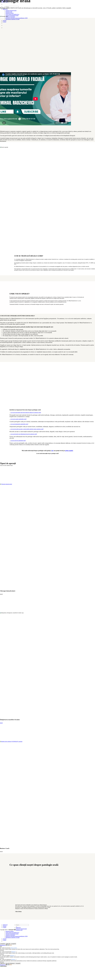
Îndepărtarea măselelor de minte (12, 19)
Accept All (13, 943)
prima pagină (69, 450)
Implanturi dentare (10, 13)
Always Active (13, 947)
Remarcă (13, 951)
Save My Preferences (10, 963)
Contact (4, 21)
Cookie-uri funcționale (6, 951)
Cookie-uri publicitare (6, 959)
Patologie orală (9, 11)
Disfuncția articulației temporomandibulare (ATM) (17, 18)
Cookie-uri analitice (5, 955)
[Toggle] (10, 419)
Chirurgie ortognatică (10, 16)
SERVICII (5, 9)
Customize (3, 943)
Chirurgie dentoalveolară (11, 10)
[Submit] (16, 926)
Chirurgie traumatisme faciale (12, 15)
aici (52, 450)
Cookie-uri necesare (5, 947)
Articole (4, 20)
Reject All (8, 943)
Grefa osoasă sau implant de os (12, 14)
